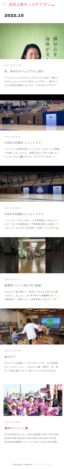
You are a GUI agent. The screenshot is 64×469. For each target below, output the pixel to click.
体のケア (10, 356)
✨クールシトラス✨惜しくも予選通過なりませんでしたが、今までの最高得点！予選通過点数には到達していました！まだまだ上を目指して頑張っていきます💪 (31, 224)
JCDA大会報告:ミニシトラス (22, 142)
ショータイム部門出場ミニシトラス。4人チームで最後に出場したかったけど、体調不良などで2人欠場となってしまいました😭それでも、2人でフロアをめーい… (31, 152)
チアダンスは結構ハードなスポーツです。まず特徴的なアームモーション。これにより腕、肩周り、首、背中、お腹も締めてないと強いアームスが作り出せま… (31, 366)
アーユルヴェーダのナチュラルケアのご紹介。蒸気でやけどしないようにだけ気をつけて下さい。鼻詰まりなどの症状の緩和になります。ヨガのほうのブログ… (31, 81)
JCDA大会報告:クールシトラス (24, 214)
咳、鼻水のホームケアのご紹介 (24, 71)
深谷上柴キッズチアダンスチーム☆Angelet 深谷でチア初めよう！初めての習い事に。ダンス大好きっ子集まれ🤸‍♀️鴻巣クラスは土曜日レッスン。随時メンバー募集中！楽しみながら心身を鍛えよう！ (32, 4)
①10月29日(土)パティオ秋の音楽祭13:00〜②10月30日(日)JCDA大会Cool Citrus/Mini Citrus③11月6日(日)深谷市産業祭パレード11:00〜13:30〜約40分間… (31, 438)
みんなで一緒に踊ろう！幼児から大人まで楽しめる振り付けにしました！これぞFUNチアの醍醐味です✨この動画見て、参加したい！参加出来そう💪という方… (31, 295)
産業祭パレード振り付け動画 (22, 285)
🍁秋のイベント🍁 (16, 428)
